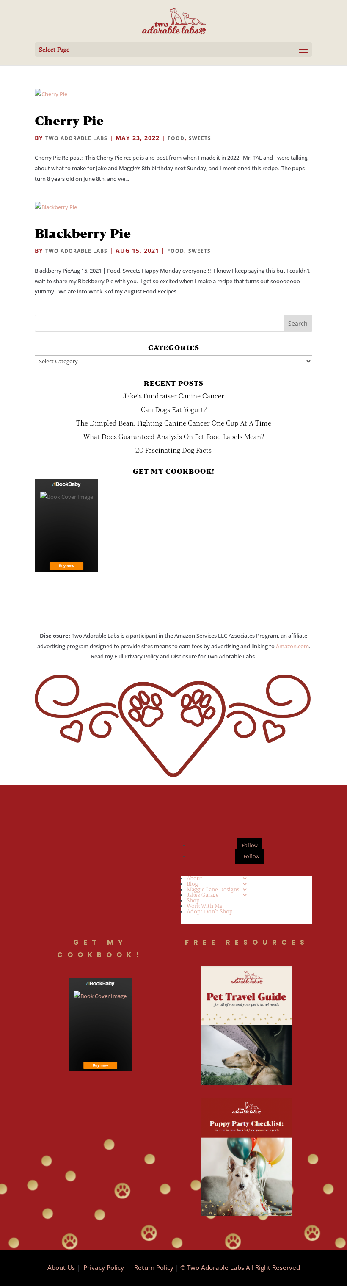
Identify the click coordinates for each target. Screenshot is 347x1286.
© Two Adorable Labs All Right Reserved (240, 1267)
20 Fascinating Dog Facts (173, 450)
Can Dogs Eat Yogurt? (174, 409)
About (194, 878)
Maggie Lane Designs (213, 889)
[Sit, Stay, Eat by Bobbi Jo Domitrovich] (66, 525)
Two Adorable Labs (76, 138)
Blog (192, 883)
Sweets (200, 138)
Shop (193, 900)
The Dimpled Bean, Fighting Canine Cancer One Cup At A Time (173, 423)
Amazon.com (292, 646)
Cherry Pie (69, 120)
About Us (61, 1267)
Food (176, 138)
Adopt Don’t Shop (210, 911)
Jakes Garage (203, 894)
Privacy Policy (103, 1267)
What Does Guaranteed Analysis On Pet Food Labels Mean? (173, 436)
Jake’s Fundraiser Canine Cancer (173, 396)
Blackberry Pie (83, 233)
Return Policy (154, 1267)
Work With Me (205, 905)
